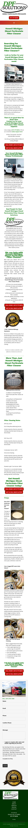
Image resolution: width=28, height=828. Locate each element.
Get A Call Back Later (14, 148)
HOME (14, 802)
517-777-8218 (14, 18)
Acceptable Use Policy (8, 758)
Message (5, 730)
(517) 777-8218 (15, 130)
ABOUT (14, 804)
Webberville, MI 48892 (14, 814)
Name (4, 701)
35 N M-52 (14, 812)
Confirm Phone (7, 723)
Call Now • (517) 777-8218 (14, 145)
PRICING (14, 807)
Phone (4, 715)
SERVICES (14, 805)
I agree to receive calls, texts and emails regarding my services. (14, 742)
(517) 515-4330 (10, 698)
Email (4, 708)
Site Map (14, 819)
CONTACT (14, 809)
